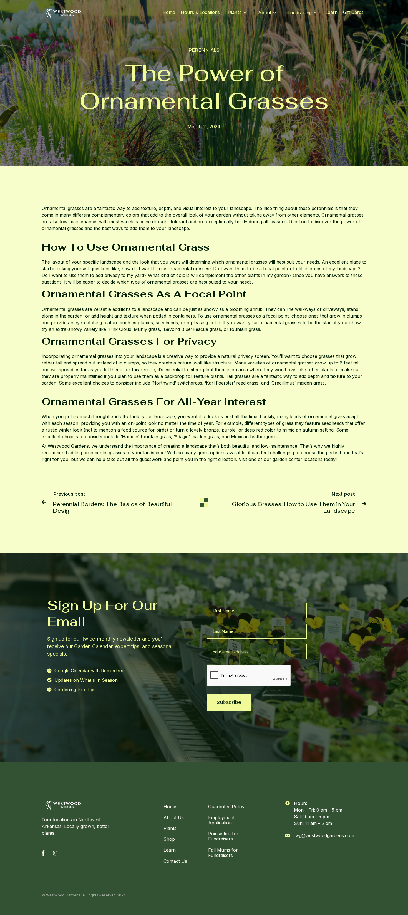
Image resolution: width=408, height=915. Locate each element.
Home (168, 12)
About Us (173, 817)
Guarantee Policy (226, 806)
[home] (62, 12)
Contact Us (175, 861)
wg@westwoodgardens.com (324, 835)
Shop (169, 839)
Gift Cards (353, 12)
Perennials (204, 50)
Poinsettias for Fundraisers (223, 836)
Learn (331, 12)
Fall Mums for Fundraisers (223, 852)
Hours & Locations (200, 12)
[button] (238, 12)
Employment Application (221, 820)
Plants (170, 828)
